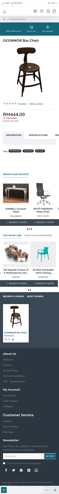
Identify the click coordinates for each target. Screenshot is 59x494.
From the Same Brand (38, 235)
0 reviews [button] (22, 103)
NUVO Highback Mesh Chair (43, 210)
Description (13, 135)
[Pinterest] (29, 470)
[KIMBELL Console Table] (16, 193)
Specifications (38, 135)
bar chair (40, 150)
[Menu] (35, 11)
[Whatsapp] (36, 470)
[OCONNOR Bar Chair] (16, 317)
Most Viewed (35, 296)
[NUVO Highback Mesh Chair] (43, 193)
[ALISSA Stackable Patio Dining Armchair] (43, 254)
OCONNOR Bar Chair (15, 332)
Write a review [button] (36, 103)
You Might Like (12, 235)
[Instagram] (21, 470)
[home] (4, 19)
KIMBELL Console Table (16, 210)
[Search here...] (48, 11)
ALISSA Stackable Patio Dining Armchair (43, 271)
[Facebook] (6, 470)
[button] (47, 490)
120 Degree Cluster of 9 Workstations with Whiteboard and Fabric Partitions (15, 271)
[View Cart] (55, 11)
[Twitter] (14, 470)
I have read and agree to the (23, 463)
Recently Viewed (13, 296)
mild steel (28, 150)
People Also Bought (16, 174)
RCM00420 (15, 150)
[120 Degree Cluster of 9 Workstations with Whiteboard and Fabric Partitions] (16, 254)
